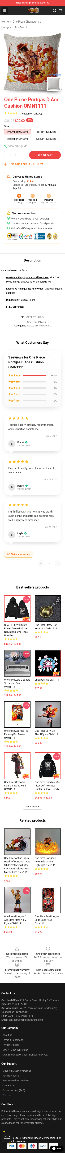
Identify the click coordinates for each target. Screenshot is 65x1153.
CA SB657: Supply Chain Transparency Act (25, 1054)
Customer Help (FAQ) (13, 1090)
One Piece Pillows (36, 322)
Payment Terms (10, 1075)
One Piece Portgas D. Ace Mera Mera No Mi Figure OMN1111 (15, 920)
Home (5, 21)
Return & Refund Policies (15, 1080)
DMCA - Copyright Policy (15, 1049)
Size (6, 126)
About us (7, 1035)
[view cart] (60, 10)
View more (32, 806)
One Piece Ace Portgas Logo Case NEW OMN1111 (47, 920)
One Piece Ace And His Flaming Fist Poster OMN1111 (16, 734)
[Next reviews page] (58, 563)
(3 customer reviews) (30, 113)
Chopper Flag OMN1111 (48, 679)
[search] (55, 10)
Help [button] (59, 1148)
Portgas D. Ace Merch (14, 27)
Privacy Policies (10, 1044)
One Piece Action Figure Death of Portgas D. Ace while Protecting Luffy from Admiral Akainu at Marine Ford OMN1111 (17, 865)
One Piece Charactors (26, 21)
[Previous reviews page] (41, 563)
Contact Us (8, 1085)
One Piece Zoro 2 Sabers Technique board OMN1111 (17, 683)
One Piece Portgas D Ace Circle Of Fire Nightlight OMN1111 (46, 861)
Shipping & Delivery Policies (16, 1070)
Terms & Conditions (12, 1040)
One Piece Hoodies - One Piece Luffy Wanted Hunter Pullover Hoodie (48, 785)
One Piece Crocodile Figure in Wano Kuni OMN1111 (15, 785)
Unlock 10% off (7, 1137)
